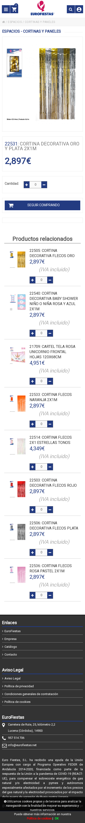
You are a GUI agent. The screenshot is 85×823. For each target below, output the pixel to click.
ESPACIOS (15, 22)
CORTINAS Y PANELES (40, 22)
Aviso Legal (12, 678)
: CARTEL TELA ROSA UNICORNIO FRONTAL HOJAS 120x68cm (52, 351)
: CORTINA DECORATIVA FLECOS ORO (52, 253)
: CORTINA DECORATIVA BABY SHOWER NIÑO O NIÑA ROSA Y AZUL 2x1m (54, 301)
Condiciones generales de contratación (31, 694)
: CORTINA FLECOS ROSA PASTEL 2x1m (51, 568)
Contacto (10, 654)
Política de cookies (17, 702)
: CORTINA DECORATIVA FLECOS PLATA (54, 525)
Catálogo (10, 646)
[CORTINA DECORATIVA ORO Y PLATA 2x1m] (42, 84)
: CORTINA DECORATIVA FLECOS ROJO (53, 483)
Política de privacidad (19, 686)
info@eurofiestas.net (22, 745)
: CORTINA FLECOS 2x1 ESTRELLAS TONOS (51, 440)
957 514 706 (16, 738)
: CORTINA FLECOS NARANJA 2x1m (51, 397)
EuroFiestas (12, 631)
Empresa (10, 639)
